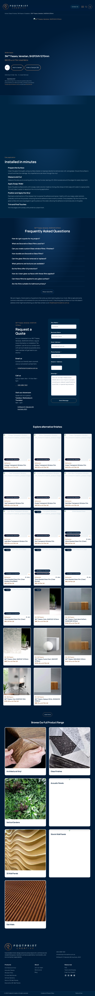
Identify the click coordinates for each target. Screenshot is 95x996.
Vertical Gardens (13, 822)
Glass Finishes (13, 13)
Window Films (9, 973)
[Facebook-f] (66, 975)
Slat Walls (10, 924)
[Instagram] (68, 975)
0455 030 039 (29, 84)
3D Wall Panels (12, 873)
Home (6, 13)
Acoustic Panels (57, 783)
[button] (47, 714)
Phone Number (56, 352)
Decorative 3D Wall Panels (12, 983)
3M (6, 53)
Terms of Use (78, 993)
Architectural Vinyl (13, 771)
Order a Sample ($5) (32, 67)
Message (54, 373)
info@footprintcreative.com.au (12, 84)
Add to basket (17, 67)
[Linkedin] (74, 975)
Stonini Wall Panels (58, 834)
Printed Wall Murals (10, 975)
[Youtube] (71, 975)
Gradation (27, 13)
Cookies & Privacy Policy (47, 993)
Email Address (55, 342)
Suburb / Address (56, 362)
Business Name (56, 332)
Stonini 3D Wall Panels (11, 980)
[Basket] (90, 7)
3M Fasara (20, 13)
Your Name (54, 322)
